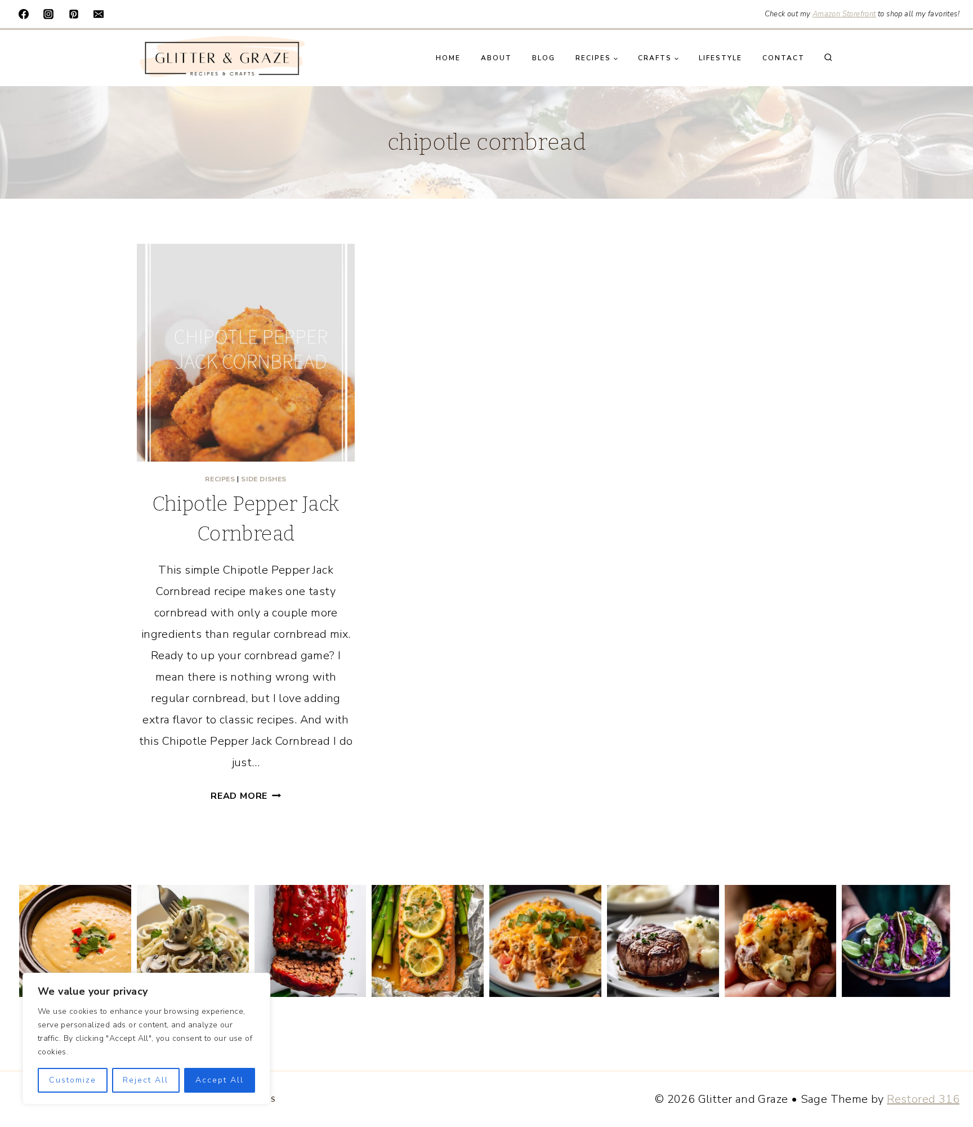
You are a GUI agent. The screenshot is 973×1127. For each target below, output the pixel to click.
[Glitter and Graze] (221, 58)
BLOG (543, 57)
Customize (72, 1080)
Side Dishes (264, 479)
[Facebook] (24, 14)
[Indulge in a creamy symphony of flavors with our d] (193, 941)
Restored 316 (923, 1099)
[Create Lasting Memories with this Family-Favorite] (311, 941)
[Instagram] (48, 14)
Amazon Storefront (844, 14)
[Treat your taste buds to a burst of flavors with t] (781, 941)
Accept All (219, 1080)
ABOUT (496, 57)
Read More (246, 796)
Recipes (220, 479)
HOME (448, 57)
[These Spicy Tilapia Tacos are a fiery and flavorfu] (898, 941)
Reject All (145, 1080)
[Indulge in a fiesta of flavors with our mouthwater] (545, 941)
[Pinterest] (74, 14)
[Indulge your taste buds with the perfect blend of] (663, 941)
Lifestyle (720, 57)
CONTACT (783, 57)
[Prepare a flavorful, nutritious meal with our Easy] (428, 941)
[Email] (98, 14)
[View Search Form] (828, 58)
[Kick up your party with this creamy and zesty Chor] (75, 941)
